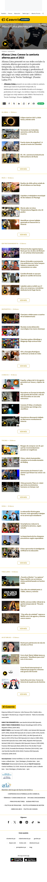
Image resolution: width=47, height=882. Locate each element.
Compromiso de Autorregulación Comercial (24, 794)
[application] (23, 36)
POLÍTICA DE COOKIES (30, 809)
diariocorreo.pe (34, 843)
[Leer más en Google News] (4, 103)
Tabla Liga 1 (25, 13)
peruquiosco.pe (21, 847)
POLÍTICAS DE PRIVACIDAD (13, 805)
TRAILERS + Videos (10, 572)
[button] (5, 44)
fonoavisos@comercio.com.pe (19, 764)
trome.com (22, 843)
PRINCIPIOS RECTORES (17, 801)
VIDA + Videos (8, 506)
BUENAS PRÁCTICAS (32, 801)
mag (30, 847)
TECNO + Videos (9, 440)
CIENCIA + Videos (9, 375)
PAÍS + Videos (8, 178)
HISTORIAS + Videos (10, 637)
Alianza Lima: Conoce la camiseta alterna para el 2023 (20, 56)
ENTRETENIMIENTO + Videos (14, 243)
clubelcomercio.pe (24, 838)
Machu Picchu (36, 13)
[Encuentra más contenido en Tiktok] (28, 103)
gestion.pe (37, 838)
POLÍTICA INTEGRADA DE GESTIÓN (33, 805)
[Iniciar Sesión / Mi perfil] (45, 13)
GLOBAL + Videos (9, 112)
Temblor (3, 13)
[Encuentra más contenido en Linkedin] (18, 103)
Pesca (10, 13)
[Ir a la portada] (9, 707)
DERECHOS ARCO (16, 809)
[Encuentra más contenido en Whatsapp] (23, 103)
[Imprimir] (33, 103)
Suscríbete (25, 19)
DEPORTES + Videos (10, 309)
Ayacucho (17, 13)
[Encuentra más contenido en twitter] (13, 103)
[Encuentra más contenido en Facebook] (9, 103)
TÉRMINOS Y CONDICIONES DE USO (15, 798)
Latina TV (27, 97)
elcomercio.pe (10, 838)
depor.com (12, 843)
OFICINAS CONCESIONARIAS (36, 798)
